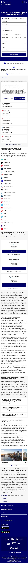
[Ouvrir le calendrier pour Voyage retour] (25, 37)
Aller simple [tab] (12, 236)
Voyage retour (18, 34)
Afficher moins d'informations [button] (13, 144)
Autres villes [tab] (4, 495)
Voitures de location (5, 8)
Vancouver (5, 501)
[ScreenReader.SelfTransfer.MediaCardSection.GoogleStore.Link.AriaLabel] (5, 532)
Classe (3, 47)
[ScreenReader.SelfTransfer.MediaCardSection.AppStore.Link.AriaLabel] (5, 528)
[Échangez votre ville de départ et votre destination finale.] (25, 24)
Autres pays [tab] (11, 495)
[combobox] (14, 24)
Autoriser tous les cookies (20, 98)
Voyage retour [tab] (5, 236)
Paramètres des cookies (8, 98)
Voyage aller (5, 34)
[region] (14, 92)
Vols (1, 4)
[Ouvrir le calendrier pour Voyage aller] (12, 37)
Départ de (4, 21)
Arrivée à (4, 28)
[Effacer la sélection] (25, 30)
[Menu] (26, 2)
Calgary (4, 77)
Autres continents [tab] (19, 495)
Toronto (4, 498)
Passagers (4, 41)
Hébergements (8, 4)
